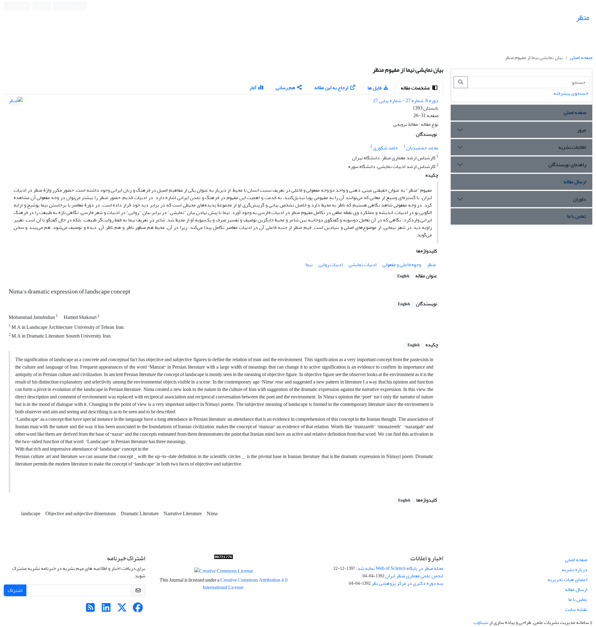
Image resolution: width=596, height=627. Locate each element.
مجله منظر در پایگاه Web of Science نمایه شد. (399, 568)
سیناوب (480, 622)
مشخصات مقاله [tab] (416, 88)
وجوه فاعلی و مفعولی (401, 264)
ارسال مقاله (575, 181)
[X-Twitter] (122, 609)
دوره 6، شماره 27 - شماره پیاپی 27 (405, 100)
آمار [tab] (252, 87)
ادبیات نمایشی (363, 264)
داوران (579, 199)
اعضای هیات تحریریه (567, 579)
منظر (431, 264)
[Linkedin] (106, 609)
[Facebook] (137, 609)
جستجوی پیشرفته (570, 93)
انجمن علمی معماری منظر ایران (414, 575)
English (15, 5)
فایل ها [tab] (375, 88)
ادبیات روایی (330, 264)
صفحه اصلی (581, 57)
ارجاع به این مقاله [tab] (331, 87)
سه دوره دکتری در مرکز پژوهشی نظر (407, 583)
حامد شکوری (385, 147)
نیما (309, 264)
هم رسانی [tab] (285, 87)
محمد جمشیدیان (422, 147)
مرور (581, 129)
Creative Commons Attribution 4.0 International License (245, 583)
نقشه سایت (576, 609)
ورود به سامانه (69, 5)
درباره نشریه (574, 569)
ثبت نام (42, 5)
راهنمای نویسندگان (567, 164)
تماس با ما (576, 216)
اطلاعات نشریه (572, 147)
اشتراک (15, 590)
